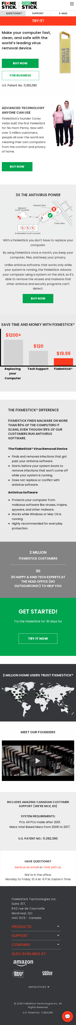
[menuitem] (38, 987)
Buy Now (20, 63)
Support (38, 13)
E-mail (63, 13)
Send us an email (27, 867)
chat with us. (52, 867)
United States (37, 987)
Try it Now (38, 638)
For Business (20, 75)
